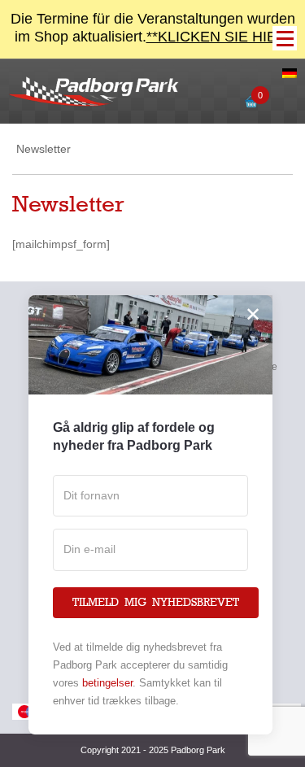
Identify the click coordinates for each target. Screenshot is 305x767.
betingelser (107, 683)
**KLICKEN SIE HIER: (218, 36)
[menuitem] (289, 74)
